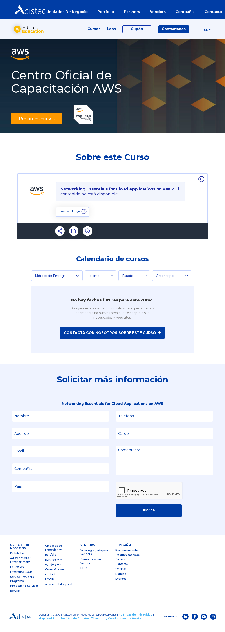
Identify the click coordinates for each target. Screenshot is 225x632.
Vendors (87, 545)
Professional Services (24, 585)
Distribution (18, 553)
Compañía (123, 545)
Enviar (149, 510)
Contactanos (174, 29)
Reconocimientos (127, 550)
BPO (83, 568)
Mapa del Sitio (49, 618)
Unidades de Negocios (20, 546)
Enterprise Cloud (21, 572)
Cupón (137, 29)
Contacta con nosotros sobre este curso (110, 333)
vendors (51, 564)
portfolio (106, 12)
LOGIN (49, 579)
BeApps (15, 590)
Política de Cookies (75, 618)
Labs (111, 29)
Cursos (93, 29)
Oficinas (120, 568)
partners (51, 559)
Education (17, 567)
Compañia (52, 569)
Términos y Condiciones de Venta (116, 618)
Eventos (120, 578)
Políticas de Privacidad (135, 614)
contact (50, 574)
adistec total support (59, 584)
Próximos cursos (37, 118)
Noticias (120, 573)
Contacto (121, 564)
